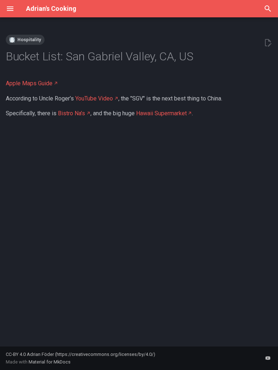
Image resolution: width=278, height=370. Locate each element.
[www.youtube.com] (268, 358)
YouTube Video (94, 98)
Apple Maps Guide (29, 83)
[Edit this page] (268, 43)
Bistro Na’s (71, 113)
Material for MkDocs (50, 362)
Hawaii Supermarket (161, 113)
